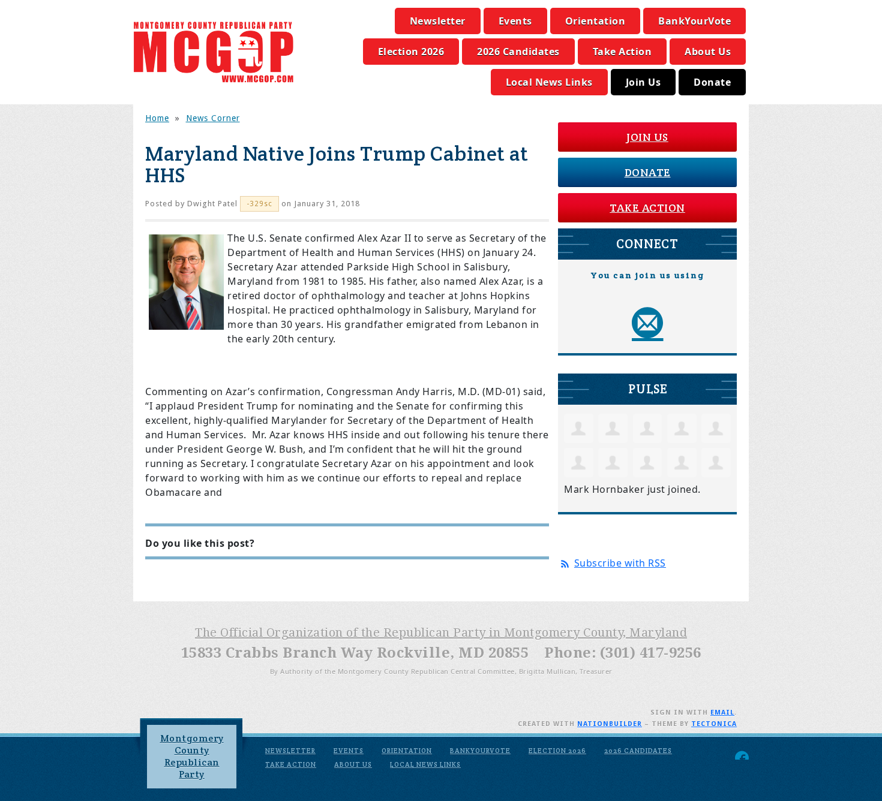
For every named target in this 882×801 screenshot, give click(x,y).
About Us (708, 51)
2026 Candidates (518, 51)
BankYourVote (694, 21)
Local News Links (549, 82)
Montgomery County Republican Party (192, 756)
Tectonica (714, 724)
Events (515, 21)
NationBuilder (609, 724)
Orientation (595, 21)
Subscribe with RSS (620, 563)
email (722, 712)
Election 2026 (411, 51)
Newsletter (438, 21)
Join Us (643, 82)
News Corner (213, 118)
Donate (712, 82)
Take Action (622, 51)
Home (157, 118)
